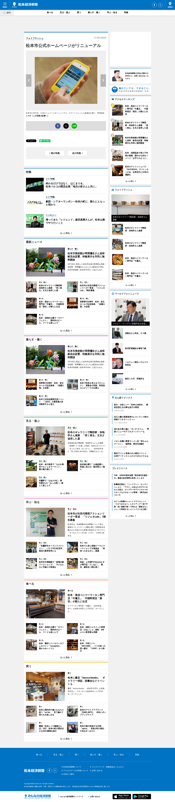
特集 (126, 12)
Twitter (160, 5)
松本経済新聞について (72, 767)
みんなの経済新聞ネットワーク (37, 796)
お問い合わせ (97, 770)
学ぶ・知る (112, 12)
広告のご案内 (68, 774)
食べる (50, 12)
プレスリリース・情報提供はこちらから (108, 767)
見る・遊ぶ (65, 12)
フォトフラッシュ (34, 38)
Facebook (154, 5)
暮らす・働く (94, 12)
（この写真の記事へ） (40, 116)
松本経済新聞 (25, 5)
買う (79, 12)
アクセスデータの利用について (75, 770)
